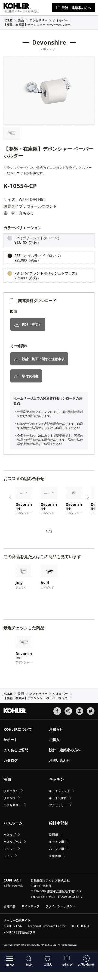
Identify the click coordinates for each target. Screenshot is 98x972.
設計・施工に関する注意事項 (43, 358)
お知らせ (56, 729)
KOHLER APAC (81, 926)
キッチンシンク (59, 791)
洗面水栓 (10, 798)
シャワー (10, 849)
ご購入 (48, 964)
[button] (10, 90)
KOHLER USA (13, 926)
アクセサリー (38, 20)
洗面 (21, 20)
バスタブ (10, 835)
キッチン (56, 779)
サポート (11, 739)
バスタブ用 (56, 849)
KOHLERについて (18, 729)
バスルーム (13, 822)
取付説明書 (30, 375)
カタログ (67, 964)
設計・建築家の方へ (76, 7)
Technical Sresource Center (46, 926)
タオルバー (60, 20)
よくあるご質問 (16, 749)
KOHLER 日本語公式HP (19, 932)
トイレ (8, 856)
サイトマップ (30, 906)
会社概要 (10, 906)
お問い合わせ (86, 964)
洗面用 (53, 835)
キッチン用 (56, 842)
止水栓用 (55, 856)
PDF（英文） (32, 324)
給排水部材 (58, 822)
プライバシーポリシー (60, 906)
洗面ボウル (11, 791)
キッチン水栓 (58, 798)
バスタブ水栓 (13, 842)
